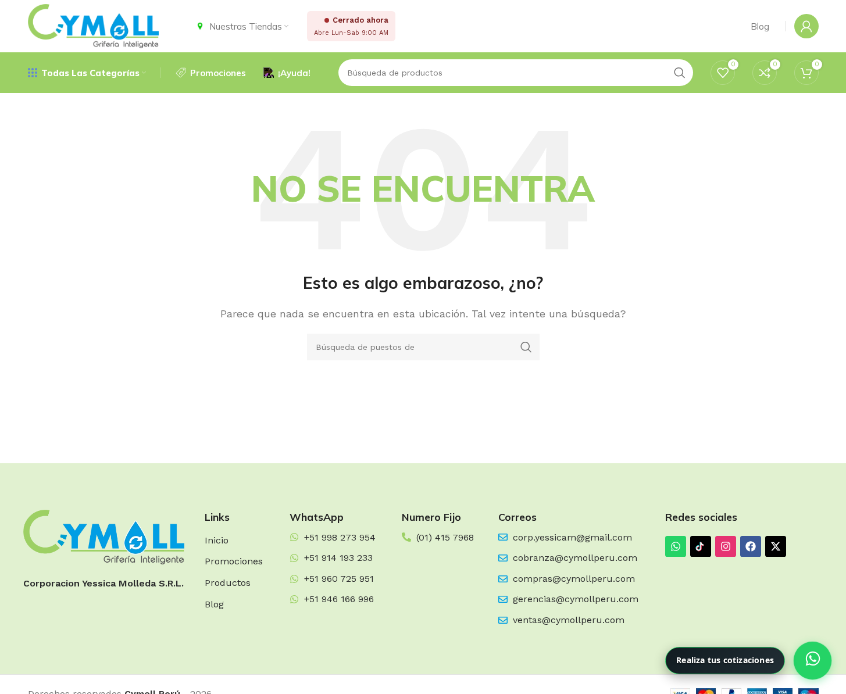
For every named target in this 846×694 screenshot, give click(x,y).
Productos (228, 582)
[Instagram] (725, 546)
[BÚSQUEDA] (526, 347)
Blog (214, 604)
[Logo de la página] (93, 25)
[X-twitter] (775, 546)
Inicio (217, 540)
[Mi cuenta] (806, 26)
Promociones (234, 561)
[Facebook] (750, 546)
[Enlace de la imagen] (103, 536)
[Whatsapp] (675, 546)
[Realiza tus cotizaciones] (812, 660)
